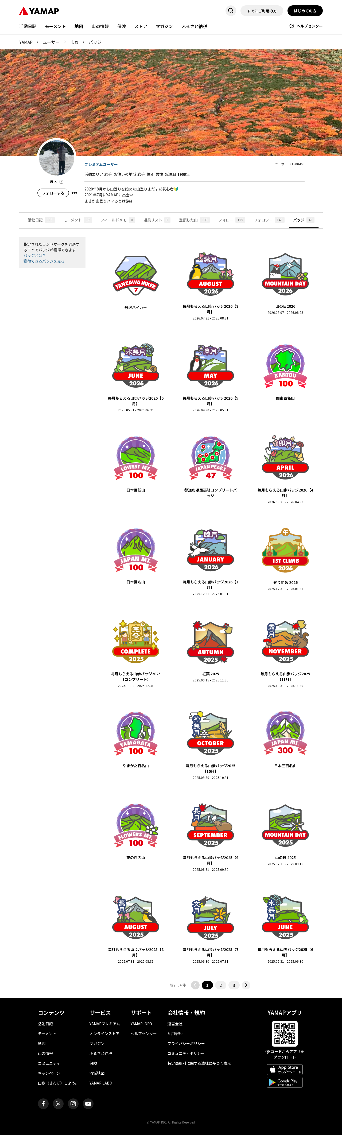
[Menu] (74, 193)
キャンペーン (49, 1073)
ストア (140, 26)
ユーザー (51, 42)
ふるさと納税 (194, 26)
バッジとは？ (35, 255)
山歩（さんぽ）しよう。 (58, 1083)
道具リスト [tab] (155, 220)
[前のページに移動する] (195, 985)
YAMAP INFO (141, 1023)
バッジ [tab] (302, 220)
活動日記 (27, 26)
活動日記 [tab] (40, 220)
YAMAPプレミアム (105, 1023)
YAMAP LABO (101, 1083)
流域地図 (97, 1073)
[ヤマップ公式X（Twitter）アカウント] (58, 1103)
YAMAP (26, 42)
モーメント (55, 26)
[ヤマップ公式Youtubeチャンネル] (88, 1103)
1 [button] (207, 985)
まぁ (74, 42)
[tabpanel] (171, 613)
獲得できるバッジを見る (44, 261)
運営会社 (175, 1023)
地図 (79, 26)
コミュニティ (49, 1063)
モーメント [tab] (76, 220)
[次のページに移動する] (246, 985)
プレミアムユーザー (101, 164)
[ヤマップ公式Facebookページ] (43, 1103)
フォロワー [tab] (268, 220)
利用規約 (175, 1033)
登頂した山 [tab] (193, 220)
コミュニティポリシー (186, 1053)
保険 (121, 26)
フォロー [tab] (230, 220)
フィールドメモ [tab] (116, 220)
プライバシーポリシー (186, 1043)
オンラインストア (104, 1033)
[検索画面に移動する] (231, 10)
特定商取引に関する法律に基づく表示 (199, 1063)
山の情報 (100, 26)
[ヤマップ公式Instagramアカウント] (73, 1103)
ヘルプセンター (310, 26)
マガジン (164, 26)
